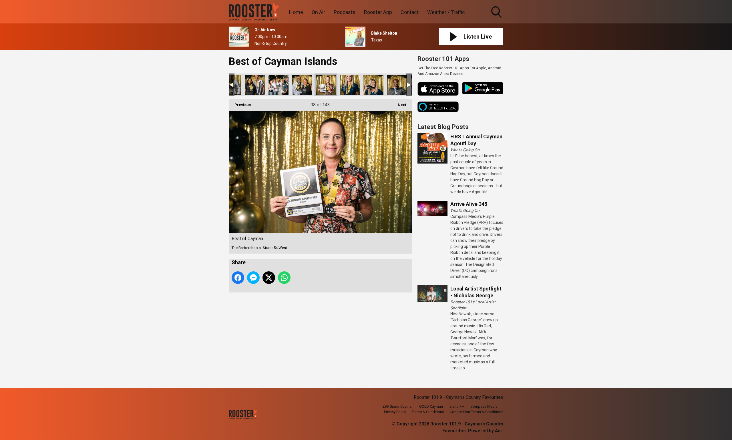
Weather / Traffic (446, 12)
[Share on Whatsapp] (284, 277)
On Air (318, 12)
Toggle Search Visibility (497, 18)
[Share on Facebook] (238, 277)
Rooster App (378, 12)
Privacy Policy (395, 412)
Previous (240, 105)
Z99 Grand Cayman (397, 406)
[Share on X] (268, 277)
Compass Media (484, 406)
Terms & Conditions (428, 412)
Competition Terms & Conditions (476, 412)
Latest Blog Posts (443, 126)
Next (399, 105)
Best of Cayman (255, 85)
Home (296, 12)
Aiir (498, 430)
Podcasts (344, 12)
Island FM (457, 406)
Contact (410, 12)
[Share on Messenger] (253, 277)
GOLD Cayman (431, 406)
